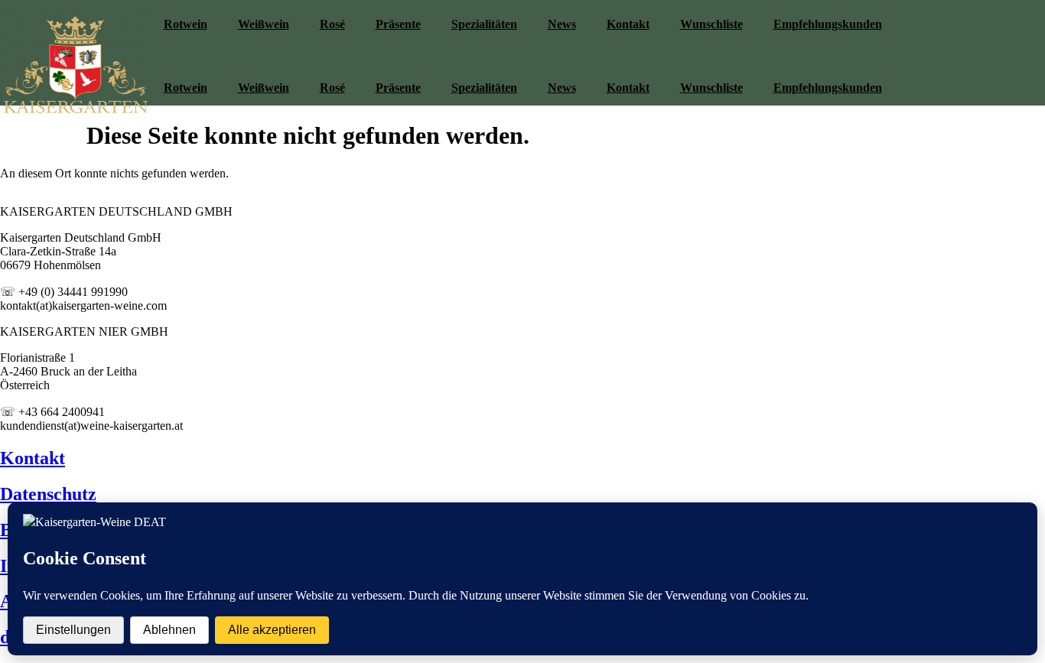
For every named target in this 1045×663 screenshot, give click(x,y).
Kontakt (628, 24)
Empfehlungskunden (827, 24)
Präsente (398, 24)
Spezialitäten (484, 24)
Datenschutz (48, 494)
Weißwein (263, 24)
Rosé (332, 24)
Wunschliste (711, 24)
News (562, 24)
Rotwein (185, 24)
